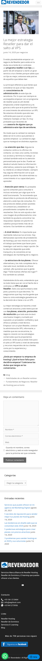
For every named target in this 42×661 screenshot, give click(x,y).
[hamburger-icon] (38, 2)
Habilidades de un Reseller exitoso (21, 378)
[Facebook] (18, 584)
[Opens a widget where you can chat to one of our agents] (33, 657)
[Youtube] (22, 584)
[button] (5, 656)
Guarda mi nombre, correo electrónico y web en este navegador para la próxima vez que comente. (22, 450)
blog (8, 375)
